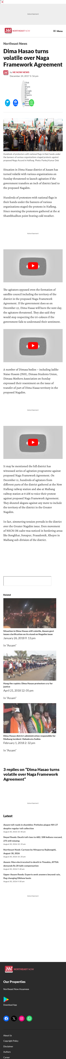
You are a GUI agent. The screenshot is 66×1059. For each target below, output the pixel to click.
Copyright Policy (10, 1041)
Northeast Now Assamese (16, 989)
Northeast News (15, 43)
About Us (7, 1035)
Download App (10, 1005)
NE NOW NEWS (21, 72)
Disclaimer (8, 1046)
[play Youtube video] (33, 265)
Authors (7, 1052)
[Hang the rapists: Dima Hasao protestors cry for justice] (29, 679)
